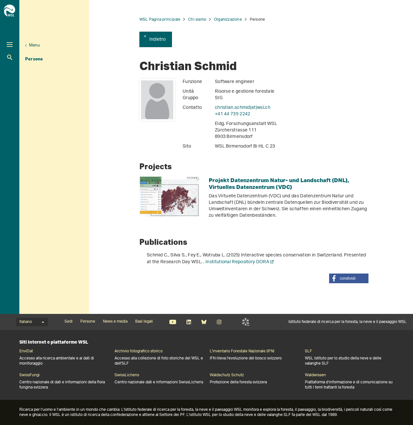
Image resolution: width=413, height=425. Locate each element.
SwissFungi (29, 375)
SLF (245, 322)
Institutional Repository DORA (237, 262)
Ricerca (9, 57)
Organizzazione (228, 19)
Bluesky (203, 322)
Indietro (157, 40)
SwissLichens (127, 375)
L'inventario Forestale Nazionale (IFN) (242, 351)
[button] (348, 278)
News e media (115, 321)
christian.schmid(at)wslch (242, 108)
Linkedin (188, 322)
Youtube (172, 322)
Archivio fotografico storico (139, 351)
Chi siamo (197, 19)
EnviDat (26, 351)
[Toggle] (10, 44)
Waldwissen (315, 375)
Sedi (69, 321)
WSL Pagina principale (159, 19)
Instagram (219, 322)
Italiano (25, 322)
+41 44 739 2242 (232, 114)
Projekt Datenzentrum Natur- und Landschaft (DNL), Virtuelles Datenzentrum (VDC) (279, 183)
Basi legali (144, 321)
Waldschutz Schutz (227, 375)
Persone (34, 59)
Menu (34, 45)
